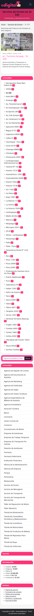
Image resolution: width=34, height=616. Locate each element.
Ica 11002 (10, 189)
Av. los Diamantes (13, 123)
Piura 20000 (11, 263)
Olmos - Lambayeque (14, 235)
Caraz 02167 (11, 145)
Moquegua (10, 223)
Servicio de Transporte (13, 493)
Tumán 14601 (11, 332)
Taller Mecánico (10, 508)
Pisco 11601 (11, 260)
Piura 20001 (11, 267)
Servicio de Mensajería (13, 489)
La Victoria (10, 204)
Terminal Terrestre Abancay (17, 319)
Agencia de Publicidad (13, 385)
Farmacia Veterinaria (12, 456)
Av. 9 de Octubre (12, 115)
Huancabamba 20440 (14, 178)
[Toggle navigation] (30, 4)
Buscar (28, 358)
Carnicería (8, 417)
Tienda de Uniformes (12, 546)
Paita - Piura (11, 246)
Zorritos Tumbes (12, 349)
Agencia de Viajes (11, 389)
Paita (8, 242)
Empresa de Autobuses (13, 433)
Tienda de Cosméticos (13, 523)
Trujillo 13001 (11, 324)
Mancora (9, 220)
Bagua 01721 (11, 130)
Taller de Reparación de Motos (16, 504)
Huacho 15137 (12, 170)
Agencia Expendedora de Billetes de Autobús (14, 399)
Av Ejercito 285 (12, 111)
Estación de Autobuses (13, 448)
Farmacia (8, 452)
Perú (8, 256)
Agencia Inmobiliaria (12, 404)
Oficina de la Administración (15, 464)
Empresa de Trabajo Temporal (16, 437)
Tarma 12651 (11, 315)
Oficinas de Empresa (12, 469)
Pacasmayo (10, 238)
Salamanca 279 (12, 284)
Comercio (8, 425)
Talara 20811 (11, 307)
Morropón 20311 (13, 227)
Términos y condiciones (13, 598)
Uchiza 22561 (11, 336)
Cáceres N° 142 (12, 166)
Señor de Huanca (13, 292)
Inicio (3, 24)
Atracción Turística (11, 408)
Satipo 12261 (11, 288)
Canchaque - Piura (13, 142)
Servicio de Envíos (15, 24)
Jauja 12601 (10, 197)
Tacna (8, 296)
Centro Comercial (11, 421)
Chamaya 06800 (12, 149)
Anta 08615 (10, 96)
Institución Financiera (13, 460)
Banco (6, 413)
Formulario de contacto (13, 592)
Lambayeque (11, 212)
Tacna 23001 (11, 300)
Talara (8, 303)
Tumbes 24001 (12, 328)
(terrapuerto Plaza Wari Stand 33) (14, 84)
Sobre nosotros (10, 596)
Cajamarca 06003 (13, 134)
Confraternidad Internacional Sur (11, 162)
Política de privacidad (12, 594)
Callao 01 (10, 138)
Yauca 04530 (11, 346)
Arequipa (10, 100)
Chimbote (10, 153)
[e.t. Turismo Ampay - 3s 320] (17, 42)
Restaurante (9, 481)
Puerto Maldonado (13, 277)
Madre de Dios (12, 216)
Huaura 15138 (12, 185)
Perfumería (8, 477)
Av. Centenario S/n (13, 119)
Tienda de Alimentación (13, 512)
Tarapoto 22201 (12, 311)
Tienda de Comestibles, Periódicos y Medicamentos (15, 517)
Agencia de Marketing (13, 381)
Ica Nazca (10, 193)
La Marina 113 (12, 201)
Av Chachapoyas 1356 (15, 108)
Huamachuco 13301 (14, 174)
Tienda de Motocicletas (13, 527)
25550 (8, 89)
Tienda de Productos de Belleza (17, 531)
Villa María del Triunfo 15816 (17, 340)
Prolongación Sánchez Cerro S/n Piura (16, 272)
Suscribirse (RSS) (11, 601)
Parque (7, 473)
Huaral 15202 (11, 182)
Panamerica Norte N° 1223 (17, 250)
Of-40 (8, 231)
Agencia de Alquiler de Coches (16, 370)
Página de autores (11, 590)
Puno (8, 281)
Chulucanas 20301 (13, 157)
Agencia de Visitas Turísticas (15, 394)
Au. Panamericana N (14, 104)
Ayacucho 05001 (12, 127)
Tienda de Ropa (10, 542)
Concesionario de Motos (14, 429)
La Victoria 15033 (13, 208)
